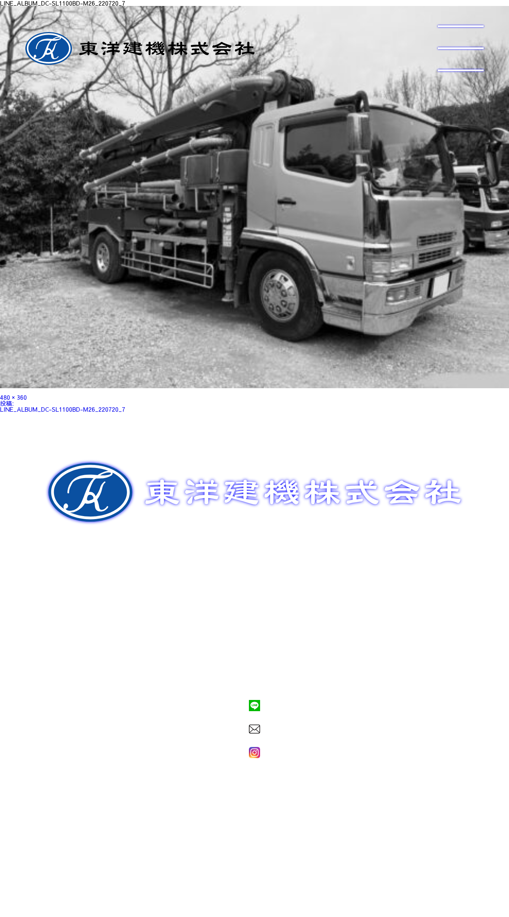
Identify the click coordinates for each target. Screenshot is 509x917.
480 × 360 (13, 397)
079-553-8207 (254, 680)
